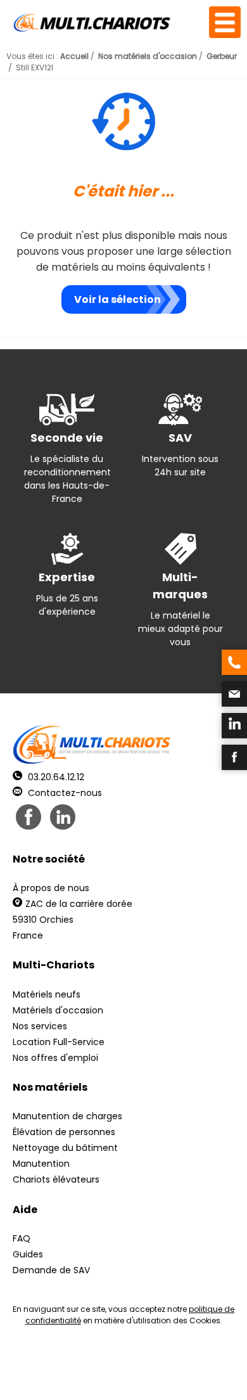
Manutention (41, 1163)
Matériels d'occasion (58, 1010)
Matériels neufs (46, 994)
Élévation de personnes (64, 1132)
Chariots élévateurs (56, 1179)
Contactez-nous (63, 793)
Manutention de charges (67, 1116)
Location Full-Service (58, 1042)
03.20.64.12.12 (54, 777)
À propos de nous (51, 888)
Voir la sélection (117, 299)
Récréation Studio (105, 1375)
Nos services (40, 1026)
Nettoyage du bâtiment (65, 1147)
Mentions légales (202, 1363)
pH (200, 1375)
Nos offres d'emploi (55, 1057)
